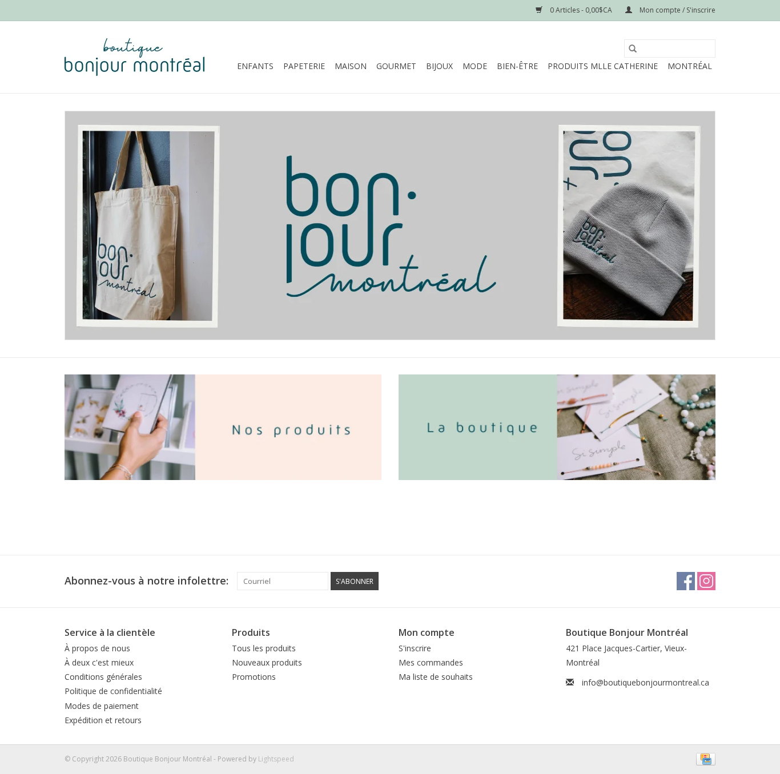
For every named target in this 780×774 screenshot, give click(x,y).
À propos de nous (97, 648)
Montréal (690, 66)
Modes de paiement (102, 705)
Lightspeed (276, 759)
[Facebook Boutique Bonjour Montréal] (686, 581)
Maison (351, 66)
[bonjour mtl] (390, 225)
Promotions (254, 676)
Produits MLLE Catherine (603, 66)
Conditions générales (103, 676)
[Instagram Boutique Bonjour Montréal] (706, 581)
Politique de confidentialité (113, 691)
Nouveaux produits (267, 662)
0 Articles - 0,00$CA (581, 10)
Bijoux (439, 66)
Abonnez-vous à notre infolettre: (146, 581)
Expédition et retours (103, 720)
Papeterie (304, 66)
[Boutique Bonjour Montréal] (134, 57)
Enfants (255, 66)
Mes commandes (431, 662)
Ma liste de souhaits (436, 676)
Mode (475, 66)
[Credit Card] (703, 758)
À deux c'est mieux (99, 662)
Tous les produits (264, 648)
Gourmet (396, 66)
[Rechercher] (632, 48)
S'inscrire (415, 648)
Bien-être (517, 66)
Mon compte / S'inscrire (676, 10)
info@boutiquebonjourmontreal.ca (645, 682)
